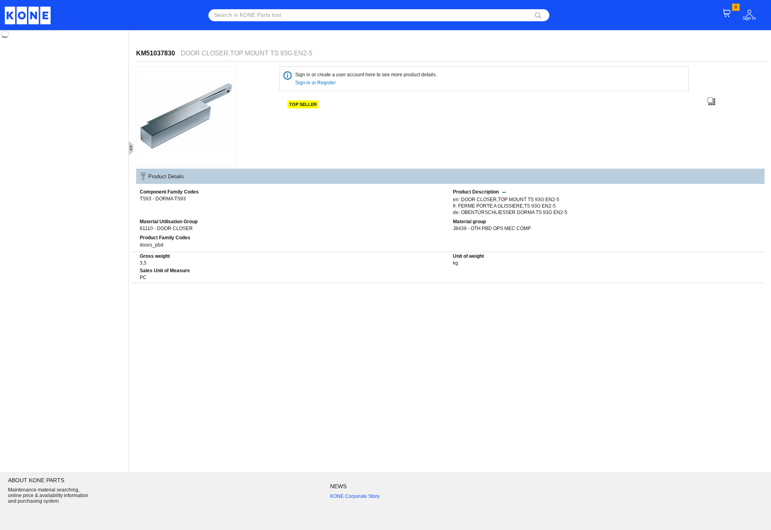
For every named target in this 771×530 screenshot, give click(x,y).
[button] (749, 13)
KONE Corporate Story (354, 496)
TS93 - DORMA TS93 (163, 199)
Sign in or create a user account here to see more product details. (366, 74)
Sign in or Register (316, 83)
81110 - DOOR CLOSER (166, 228)
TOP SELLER (303, 104)
